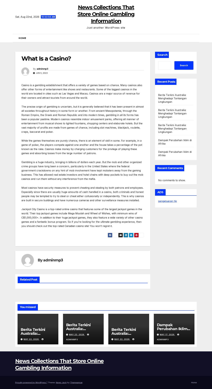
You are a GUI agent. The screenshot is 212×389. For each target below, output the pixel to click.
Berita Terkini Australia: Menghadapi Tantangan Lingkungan (172, 98)
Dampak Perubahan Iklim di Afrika (172, 329)
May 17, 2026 (167, 334)
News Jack (61, 382)
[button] (195, 38)
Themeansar (76, 382)
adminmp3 (42, 68)
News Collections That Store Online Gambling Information (106, 14)
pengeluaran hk (167, 201)
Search (162, 55)
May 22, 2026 (31, 339)
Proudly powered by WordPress (31, 382)
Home (22, 38)
